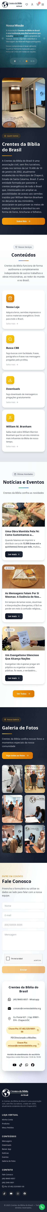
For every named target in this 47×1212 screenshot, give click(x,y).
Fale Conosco (7, 1174)
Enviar (23, 969)
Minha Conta (7, 1120)
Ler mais (12, 554)
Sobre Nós (22, 221)
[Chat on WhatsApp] (42, 1207)
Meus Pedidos (8, 1128)
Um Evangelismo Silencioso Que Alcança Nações (22, 657)
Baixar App (6, 1149)
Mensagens (7, 1141)
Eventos (5, 1157)
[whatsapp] (18, 1193)
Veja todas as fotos (15, 755)
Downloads (6, 1145)
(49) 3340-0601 (8, 1182)
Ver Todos (21, 693)
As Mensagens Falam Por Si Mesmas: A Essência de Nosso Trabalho (23, 597)
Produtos (6, 1124)
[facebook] (24, 1193)
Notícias (5, 1153)
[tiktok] (4, 1193)
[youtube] (11, 1193)
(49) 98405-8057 (8, 1178)
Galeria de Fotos (9, 1161)
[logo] (23, 1093)
